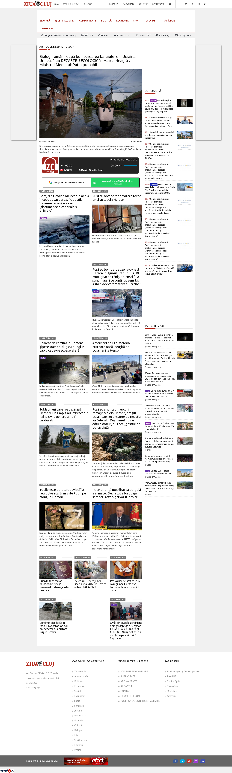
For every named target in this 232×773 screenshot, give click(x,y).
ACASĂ (46, 20)
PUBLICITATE (127, 676)
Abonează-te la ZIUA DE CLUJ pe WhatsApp (117, 182)
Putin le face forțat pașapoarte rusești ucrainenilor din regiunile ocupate (53, 585)
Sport (137, 20)
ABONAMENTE (128, 681)
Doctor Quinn (174, 681)
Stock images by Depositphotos (183, 671)
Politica (78, 681)
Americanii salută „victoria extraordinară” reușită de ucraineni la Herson (111, 346)
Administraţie (87, 20)
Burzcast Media (127, 768)
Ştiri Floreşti (164, 35)
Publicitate (128, 4)
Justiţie (78, 710)
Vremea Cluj (144, 35)
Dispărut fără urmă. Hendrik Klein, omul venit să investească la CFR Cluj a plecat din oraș (159, 459)
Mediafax (172, 691)
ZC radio (104, 35)
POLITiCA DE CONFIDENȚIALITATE (140, 700)
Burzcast (113, 768)
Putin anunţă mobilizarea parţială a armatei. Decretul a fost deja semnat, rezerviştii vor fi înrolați (116, 493)
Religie (78, 730)
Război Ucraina (123, 35)
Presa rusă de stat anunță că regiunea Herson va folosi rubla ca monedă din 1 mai (125, 585)
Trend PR (171, 676)
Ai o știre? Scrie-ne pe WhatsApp (59, 35)
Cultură (78, 725)
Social (77, 691)
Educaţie (78, 720)
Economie (122, 20)
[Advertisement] (169, 67)
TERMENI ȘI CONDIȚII (132, 695)
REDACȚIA (126, 686)
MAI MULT (45, 28)
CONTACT (126, 691)
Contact (143, 4)
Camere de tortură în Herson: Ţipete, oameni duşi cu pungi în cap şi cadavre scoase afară (61, 346)
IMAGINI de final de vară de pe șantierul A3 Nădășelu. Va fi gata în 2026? (159, 426)
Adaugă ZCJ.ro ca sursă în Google (68, 182)
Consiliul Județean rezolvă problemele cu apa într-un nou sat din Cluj (159, 135)
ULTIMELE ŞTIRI (65, 20)
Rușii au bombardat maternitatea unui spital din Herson (116, 197)
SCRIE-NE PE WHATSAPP (134, 671)
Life (76, 735)
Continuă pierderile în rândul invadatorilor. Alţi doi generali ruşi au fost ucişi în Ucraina (53, 627)
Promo (77, 749)
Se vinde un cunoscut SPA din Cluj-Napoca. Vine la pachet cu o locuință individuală (160, 394)
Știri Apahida (184, 35)
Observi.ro (172, 686)
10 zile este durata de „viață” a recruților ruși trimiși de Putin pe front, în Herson (62, 493)
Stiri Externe (81, 740)
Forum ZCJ (80, 715)
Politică (106, 20)
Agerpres (171, 695)
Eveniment (152, 20)
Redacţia (113, 4)
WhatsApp (159, 4)
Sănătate (169, 20)
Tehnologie (80, 671)
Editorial (78, 744)
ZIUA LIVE (88, 35)
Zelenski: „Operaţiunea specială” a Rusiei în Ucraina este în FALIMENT (90, 584)
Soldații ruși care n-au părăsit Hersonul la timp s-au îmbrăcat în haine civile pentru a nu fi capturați (63, 414)
